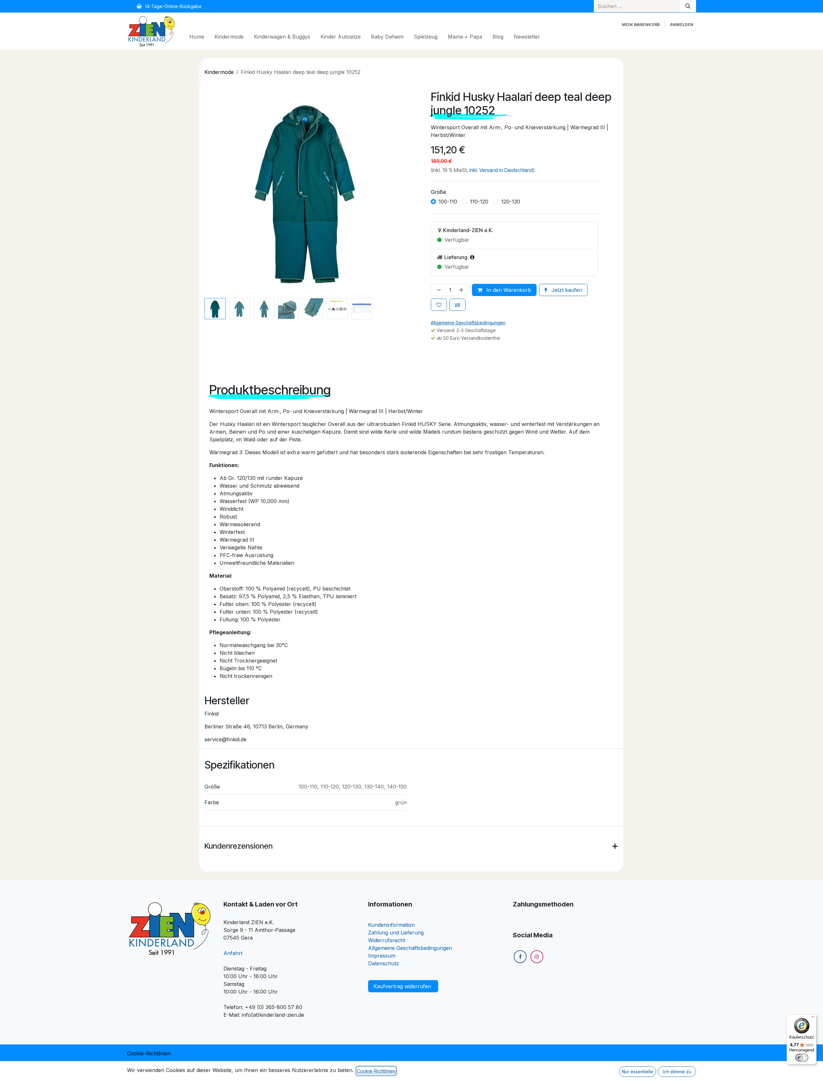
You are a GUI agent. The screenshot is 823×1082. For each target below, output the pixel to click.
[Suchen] (688, 6)
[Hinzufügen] (462, 290)
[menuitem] (196, 36)
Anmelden (681, 24)
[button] (210, 189)
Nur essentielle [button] (637, 1071)
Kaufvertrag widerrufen (403, 986)
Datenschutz (383, 963)
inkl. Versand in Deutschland (501, 170)
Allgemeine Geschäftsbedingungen (410, 948)
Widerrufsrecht (386, 940)
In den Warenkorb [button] (508, 290)
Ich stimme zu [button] (677, 1071)
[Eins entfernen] (437, 290)
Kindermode (219, 72)
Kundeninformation (391, 925)
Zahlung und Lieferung (396, 932)
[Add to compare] (457, 305)
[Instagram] (536, 956)
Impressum (381, 955)
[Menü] (813, 1018)
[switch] (801, 1057)
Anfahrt (232, 953)
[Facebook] (520, 956)
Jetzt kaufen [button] (566, 290)
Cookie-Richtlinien (149, 1053)
